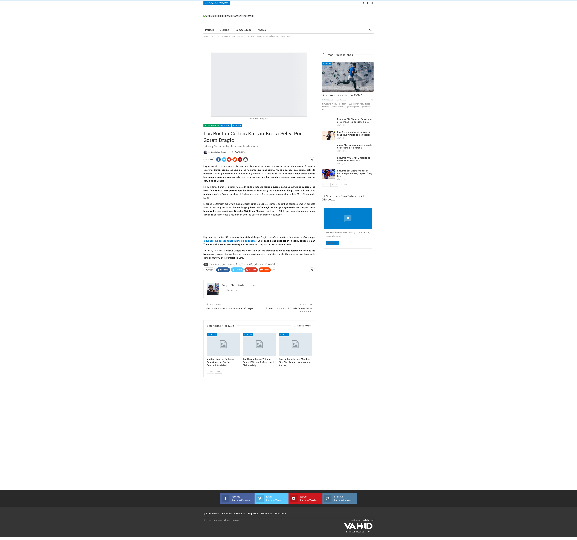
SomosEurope (243, 30)
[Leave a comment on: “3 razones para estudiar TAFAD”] (372, 99)
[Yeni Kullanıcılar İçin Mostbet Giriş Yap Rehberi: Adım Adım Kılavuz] (295, 344)
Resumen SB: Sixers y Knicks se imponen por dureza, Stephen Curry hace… (354, 173)
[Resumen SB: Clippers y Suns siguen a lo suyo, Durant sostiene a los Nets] (328, 122)
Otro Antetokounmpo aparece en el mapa (229, 308)
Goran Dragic (227, 264)
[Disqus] (259, 437)
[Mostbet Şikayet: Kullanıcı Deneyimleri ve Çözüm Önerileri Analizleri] (223, 344)
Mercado (225, 125)
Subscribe (332, 243)
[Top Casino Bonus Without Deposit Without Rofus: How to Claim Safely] (259, 344)
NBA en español (246, 264)
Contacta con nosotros (233, 513)
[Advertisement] (319, 15)
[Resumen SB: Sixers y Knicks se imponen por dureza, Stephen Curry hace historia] (328, 174)
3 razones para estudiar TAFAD (342, 95)
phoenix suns (259, 264)
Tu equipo (223, 30)
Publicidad (266, 513)
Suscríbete (280, 513)
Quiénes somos (211, 513)
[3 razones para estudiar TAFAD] (348, 77)
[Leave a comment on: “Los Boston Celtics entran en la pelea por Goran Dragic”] (312, 159)
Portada (209, 30)
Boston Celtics (212, 125)
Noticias (237, 125)
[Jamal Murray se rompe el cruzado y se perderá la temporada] (328, 148)
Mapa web (253, 513)
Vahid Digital (368, 520)
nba (236, 264)
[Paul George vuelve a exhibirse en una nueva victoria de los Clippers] (328, 135)
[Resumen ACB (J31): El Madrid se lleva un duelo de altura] (328, 161)
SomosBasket (272, 264)
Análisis (262, 30)
